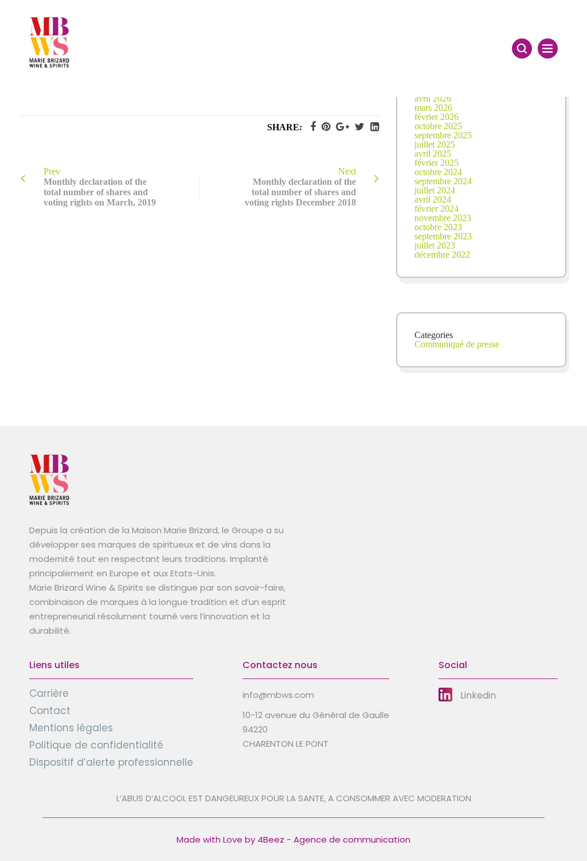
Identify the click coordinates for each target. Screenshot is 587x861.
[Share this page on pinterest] (323, 127)
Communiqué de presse (456, 344)
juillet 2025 (434, 144)
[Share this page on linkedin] (372, 127)
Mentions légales (71, 728)
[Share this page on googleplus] (339, 127)
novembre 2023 (442, 218)
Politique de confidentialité (96, 745)
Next (300, 186)
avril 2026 (432, 98)
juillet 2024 (434, 190)
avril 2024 (432, 199)
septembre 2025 (443, 135)
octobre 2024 (438, 172)
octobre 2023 (438, 227)
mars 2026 (433, 108)
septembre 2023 (443, 236)
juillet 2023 (434, 245)
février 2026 (436, 117)
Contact (50, 710)
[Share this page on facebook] (310, 127)
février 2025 (436, 163)
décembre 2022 (442, 254)
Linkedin (478, 695)
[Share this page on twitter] (357, 127)
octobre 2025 (438, 126)
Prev (100, 186)
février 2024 (436, 209)
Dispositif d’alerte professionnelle (111, 762)
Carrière (49, 693)
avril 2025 (432, 153)
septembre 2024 (443, 181)
